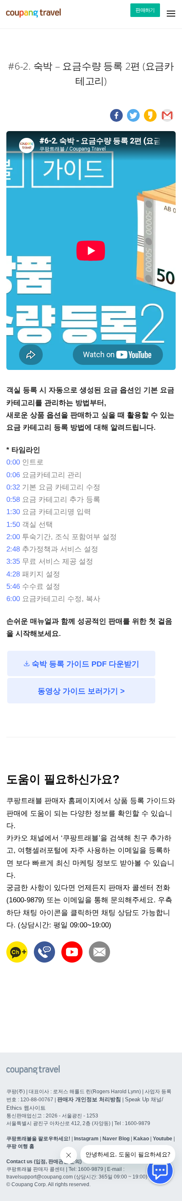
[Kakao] (150, 119)
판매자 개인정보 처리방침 (89, 1099)
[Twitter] (133, 119)
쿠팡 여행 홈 (20, 1146)
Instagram (86, 1139)
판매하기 (145, 10)
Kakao (141, 1139)
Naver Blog (116, 1139)
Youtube (162, 1139)
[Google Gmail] (167, 119)
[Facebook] (116, 119)
